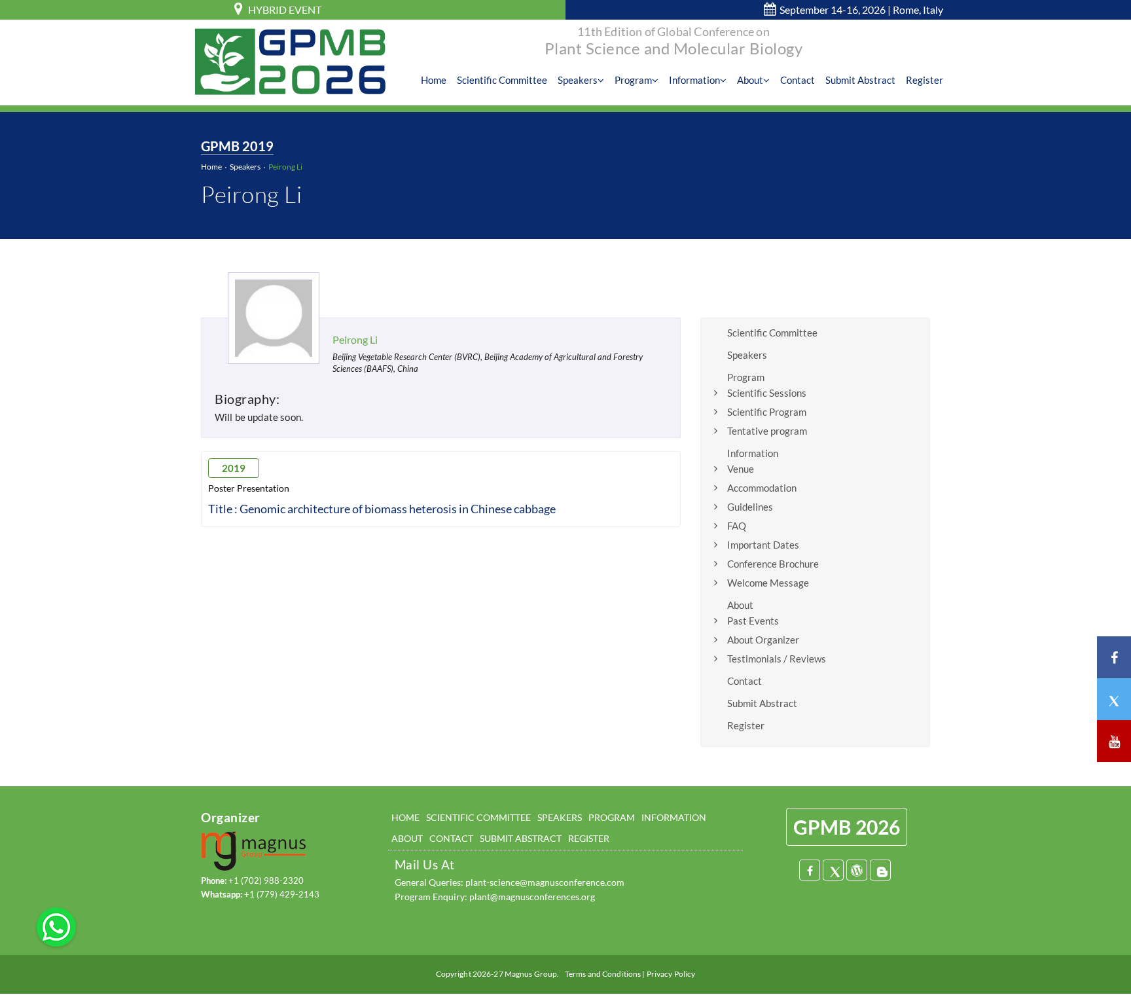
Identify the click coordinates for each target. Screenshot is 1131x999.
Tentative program (767, 431)
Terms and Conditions (603, 974)
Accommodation (762, 488)
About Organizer (763, 639)
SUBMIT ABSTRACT (521, 838)
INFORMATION (673, 817)
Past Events (753, 621)
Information (694, 80)
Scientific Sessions (766, 393)
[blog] (880, 870)
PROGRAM (611, 817)
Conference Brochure (773, 564)
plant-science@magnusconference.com (544, 882)
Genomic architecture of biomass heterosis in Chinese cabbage (398, 508)
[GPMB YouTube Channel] (1114, 741)
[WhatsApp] (56, 926)
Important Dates (763, 545)
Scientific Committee (502, 80)
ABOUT (407, 838)
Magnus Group (531, 974)
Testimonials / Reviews (776, 658)
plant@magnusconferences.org (532, 896)
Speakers (578, 80)
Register (924, 80)
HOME (405, 817)
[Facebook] (809, 870)
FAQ (736, 526)
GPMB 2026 (846, 827)
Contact (797, 80)
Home (433, 80)
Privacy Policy (671, 974)
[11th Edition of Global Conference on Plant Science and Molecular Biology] (291, 61)
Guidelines (750, 507)
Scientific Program (766, 412)
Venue (740, 469)
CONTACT (451, 838)
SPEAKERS (559, 817)
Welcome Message (768, 583)
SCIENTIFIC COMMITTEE (478, 817)
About (750, 80)
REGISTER (588, 838)
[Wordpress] (856, 870)
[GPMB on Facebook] (1114, 657)
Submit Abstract (860, 80)
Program (633, 80)
